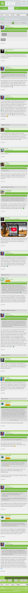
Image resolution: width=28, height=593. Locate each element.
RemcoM (7, 217)
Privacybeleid (25, 590)
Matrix (6, 278)
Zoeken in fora (6, 11)
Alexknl (2, 187)
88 (9, 22)
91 (15, 22)
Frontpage (4, 8)
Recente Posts (14, 11)
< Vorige (2, 22)
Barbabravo (3, 124)
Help (26, 588)
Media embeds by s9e (16, 591)
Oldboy (7, 128)
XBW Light (3, 588)
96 (20, 22)
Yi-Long (7, 377)
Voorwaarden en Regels (17, 590)
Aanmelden (24, 1)
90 (13, 22)
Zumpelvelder (8, 190)
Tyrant (6, 148)
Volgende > (24, 22)
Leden (17, 8)
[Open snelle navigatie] (27, 15)
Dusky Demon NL (9, 49)
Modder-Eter (8, 402)
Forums (11, 8)
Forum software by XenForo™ (6, 591)
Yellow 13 (7, 25)
